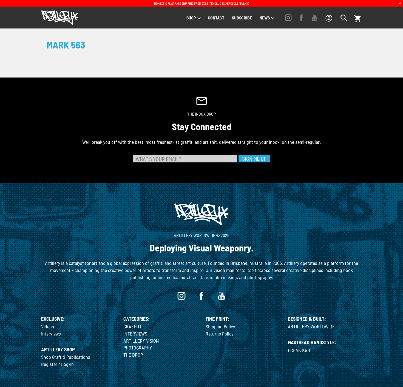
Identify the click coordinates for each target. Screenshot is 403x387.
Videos (47, 326)
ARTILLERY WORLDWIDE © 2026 (201, 235)
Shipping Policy (220, 326)
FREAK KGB (299, 350)
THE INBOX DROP (201, 113)
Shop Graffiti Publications (65, 357)
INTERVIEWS (135, 334)
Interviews (51, 334)
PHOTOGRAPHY (137, 348)
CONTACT (216, 17)
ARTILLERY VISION (141, 341)
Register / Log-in (57, 364)
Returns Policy (219, 334)
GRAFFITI (132, 326)
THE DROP (133, 355)
